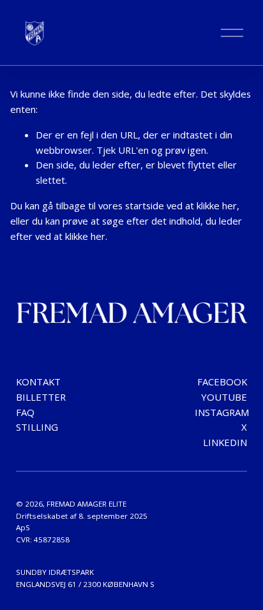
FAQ (25, 412)
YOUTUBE (224, 397)
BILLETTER (41, 397)
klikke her (217, 205)
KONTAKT (38, 381)
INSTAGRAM (222, 412)
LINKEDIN (225, 442)
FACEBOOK (222, 381)
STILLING (37, 426)
